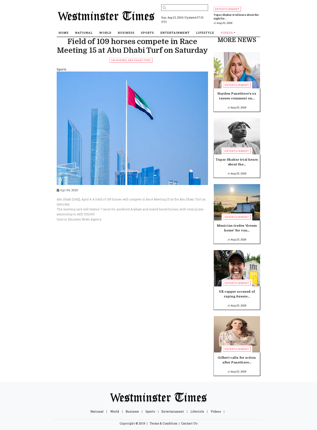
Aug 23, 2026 (224, 23)
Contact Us (189, 423)
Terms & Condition (163, 423)
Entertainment (227, 9)
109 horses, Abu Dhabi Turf (131, 60)
